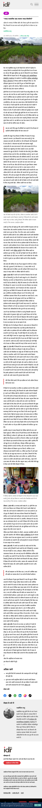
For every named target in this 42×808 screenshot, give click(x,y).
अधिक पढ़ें (27, 685)
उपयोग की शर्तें (15, 793)
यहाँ (36, 674)
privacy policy (29, 806)
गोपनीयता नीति (6, 793)
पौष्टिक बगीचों (17, 251)
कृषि (6, 13)
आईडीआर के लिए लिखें (12, 763)
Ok (38, 805)
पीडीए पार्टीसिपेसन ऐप (27, 535)
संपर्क (22, 793)
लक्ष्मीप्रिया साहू (7, 31)
